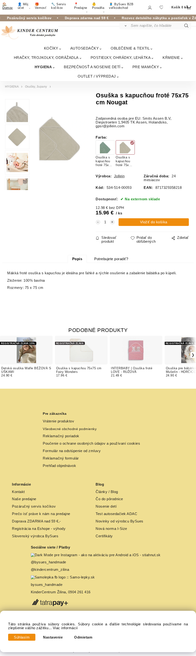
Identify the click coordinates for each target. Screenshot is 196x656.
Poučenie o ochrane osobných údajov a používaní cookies (91, 443)
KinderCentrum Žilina (48, 592)
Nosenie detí (106, 506)
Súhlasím (22, 637)
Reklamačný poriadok (61, 436)
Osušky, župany (36, 86)
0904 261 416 (79, 592)
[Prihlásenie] (149, 8)
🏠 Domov (7, 6)
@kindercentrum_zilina (50, 570)
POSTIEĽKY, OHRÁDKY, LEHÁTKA (121, 58)
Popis (77, 259)
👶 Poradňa (98, 6)
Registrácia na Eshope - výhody (38, 529)
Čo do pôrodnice (109, 499)
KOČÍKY (51, 48)
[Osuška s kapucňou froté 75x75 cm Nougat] (59, 146)
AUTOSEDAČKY (84, 48)
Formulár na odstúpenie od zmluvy (72, 451)
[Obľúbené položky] (161, 7)
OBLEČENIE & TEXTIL (130, 48)
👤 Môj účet (23, 6)
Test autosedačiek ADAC (116, 514)
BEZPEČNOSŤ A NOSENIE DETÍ (92, 67)
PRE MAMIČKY (145, 67)
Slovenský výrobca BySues (35, 536)
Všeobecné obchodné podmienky (70, 429)
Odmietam (83, 637)
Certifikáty (104, 536)
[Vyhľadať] (125, 25)
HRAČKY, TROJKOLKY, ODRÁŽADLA (46, 58)
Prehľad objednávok (59, 466)
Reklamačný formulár (61, 458)
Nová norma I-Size (112, 529)
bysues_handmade (47, 585)
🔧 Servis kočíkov (58, 6)
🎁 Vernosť (41, 6)
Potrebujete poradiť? (111, 259)
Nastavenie (53, 637)
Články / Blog (107, 492)
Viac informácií (65, 628)
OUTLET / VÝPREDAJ (97, 76)
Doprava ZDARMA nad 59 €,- (36, 521)
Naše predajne (24, 499)
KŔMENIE (171, 58)
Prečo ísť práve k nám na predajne (41, 514)
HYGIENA (43, 67)
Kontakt (18, 492)
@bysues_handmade (48, 562)
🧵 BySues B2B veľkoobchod (121, 6)
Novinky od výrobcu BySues (119, 521)
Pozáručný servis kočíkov (34, 506)
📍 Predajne (80, 6)
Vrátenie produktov (58, 421)
